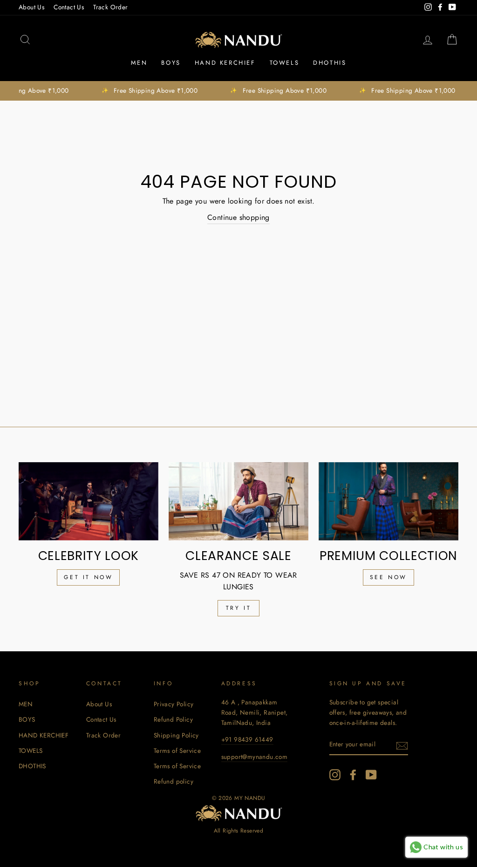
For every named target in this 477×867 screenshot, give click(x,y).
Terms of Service (177, 750)
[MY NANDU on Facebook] (353, 774)
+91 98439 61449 (247, 739)
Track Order (110, 7)
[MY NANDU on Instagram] (335, 774)
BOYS (170, 62)
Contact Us (69, 7)
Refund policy (173, 781)
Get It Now (88, 577)
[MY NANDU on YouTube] (371, 774)
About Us (31, 7)
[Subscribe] (402, 745)
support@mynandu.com (254, 756)
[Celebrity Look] (88, 501)
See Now (388, 577)
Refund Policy (173, 719)
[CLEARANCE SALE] (238, 501)
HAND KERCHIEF (225, 62)
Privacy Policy (174, 704)
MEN (139, 62)
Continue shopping (238, 217)
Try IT (239, 608)
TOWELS (285, 62)
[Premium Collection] (388, 501)
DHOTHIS (329, 62)
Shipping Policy (176, 735)
